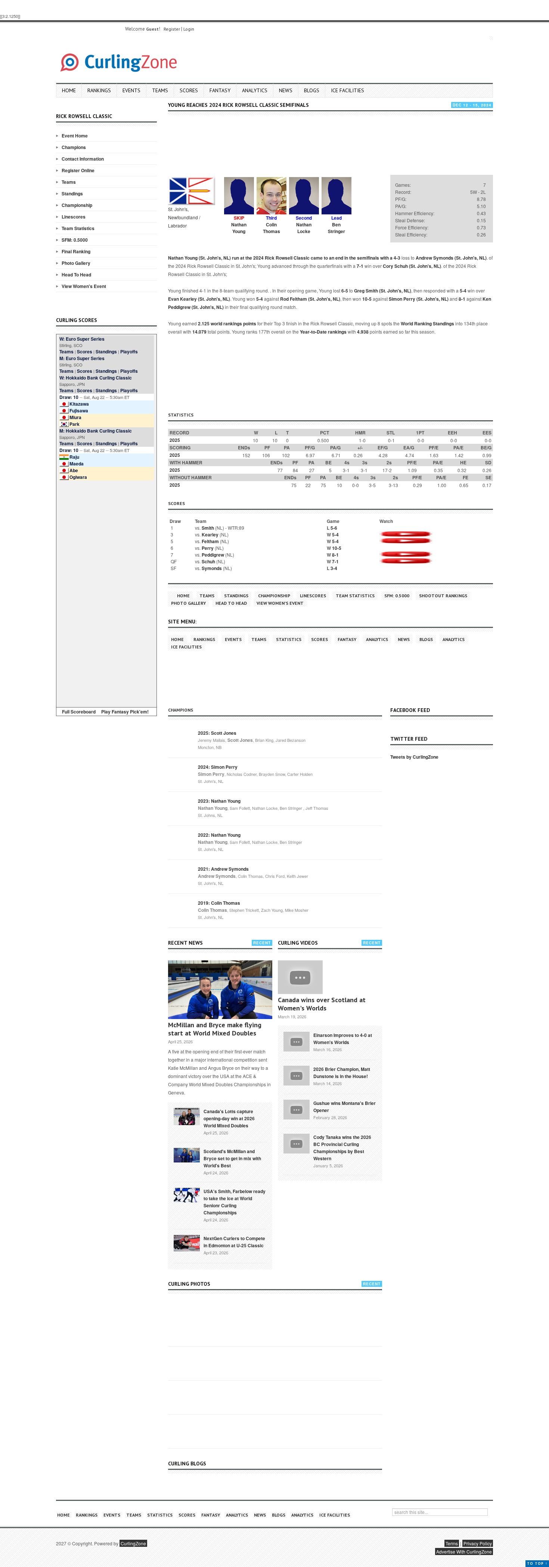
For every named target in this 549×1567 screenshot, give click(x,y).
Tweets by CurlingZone (414, 756)
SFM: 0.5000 (75, 239)
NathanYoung (238, 228)
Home (69, 90)
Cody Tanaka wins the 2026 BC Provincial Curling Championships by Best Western (342, 1148)
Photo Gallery (76, 263)
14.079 (199, 331)
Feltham (210, 541)
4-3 (397, 257)
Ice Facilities (347, 90)
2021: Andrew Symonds (223, 868)
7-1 (360, 266)
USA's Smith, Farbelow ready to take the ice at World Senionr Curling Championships (235, 1202)
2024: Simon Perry (218, 767)
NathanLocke (303, 228)
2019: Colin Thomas (219, 902)
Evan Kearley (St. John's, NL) (199, 298)
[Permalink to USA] (187, 1194)
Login (188, 29)
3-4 (334, 568)
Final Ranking (76, 251)
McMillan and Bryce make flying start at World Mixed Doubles (214, 1029)
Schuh (208, 561)
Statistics (288, 639)
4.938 (363, 331)
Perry (208, 548)
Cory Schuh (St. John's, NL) (412, 266)
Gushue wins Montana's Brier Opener (344, 1107)
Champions (74, 147)
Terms (452, 1543)
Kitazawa (79, 403)
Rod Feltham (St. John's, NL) (310, 298)
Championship (77, 205)
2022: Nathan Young (219, 834)
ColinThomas (271, 228)
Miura (75, 417)
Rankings (99, 90)
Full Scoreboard (79, 711)
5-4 (463, 290)
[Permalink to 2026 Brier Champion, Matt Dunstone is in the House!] (296, 1075)
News (285, 90)
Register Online (78, 170)
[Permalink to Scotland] (187, 1155)
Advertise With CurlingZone (464, 1551)
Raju (74, 456)
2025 (175, 440)
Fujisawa (78, 410)
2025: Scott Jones (217, 733)
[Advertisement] (106, 592)
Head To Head (76, 274)
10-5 (367, 298)
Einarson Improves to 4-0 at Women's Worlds (342, 1039)
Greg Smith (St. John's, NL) (382, 290)
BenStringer (336, 228)
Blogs (311, 90)
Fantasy (220, 90)
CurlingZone (133, 1543)
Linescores (74, 216)
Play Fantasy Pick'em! (125, 711)
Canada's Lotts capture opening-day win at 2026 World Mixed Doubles (229, 1118)
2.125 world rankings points (227, 323)
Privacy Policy (477, 1543)
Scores (189, 90)
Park (74, 424)
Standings (72, 193)
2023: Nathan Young (219, 801)
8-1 (462, 298)
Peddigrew (213, 554)
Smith (208, 527)
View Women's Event (84, 286)
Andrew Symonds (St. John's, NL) (451, 257)
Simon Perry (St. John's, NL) (419, 298)
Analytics (254, 90)
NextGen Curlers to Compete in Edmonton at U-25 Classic (234, 1242)
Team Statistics (78, 228)
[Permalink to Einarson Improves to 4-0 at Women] (296, 1041)
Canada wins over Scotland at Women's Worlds (322, 1003)
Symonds (212, 568)
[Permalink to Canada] (187, 1116)
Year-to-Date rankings (323, 331)
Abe (73, 470)
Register (172, 29)
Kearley (210, 534)
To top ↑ (537, 1563)
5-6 (334, 527)
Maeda (76, 463)
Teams (160, 90)
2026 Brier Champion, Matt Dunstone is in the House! (341, 1073)
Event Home (75, 135)
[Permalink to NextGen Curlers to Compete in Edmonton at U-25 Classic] (187, 1242)
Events (131, 90)
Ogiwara (78, 477)
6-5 (344, 290)
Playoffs (129, 351)
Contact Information (83, 158)
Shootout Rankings (443, 595)
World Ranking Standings (427, 323)
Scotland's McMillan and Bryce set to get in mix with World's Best (232, 1158)
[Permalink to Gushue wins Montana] (296, 1109)
